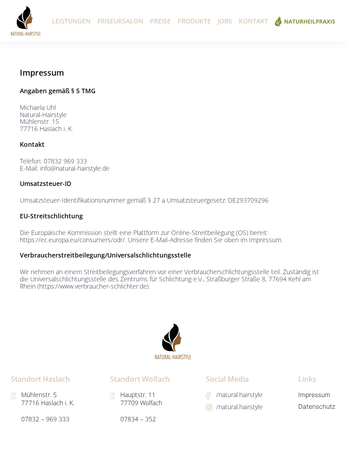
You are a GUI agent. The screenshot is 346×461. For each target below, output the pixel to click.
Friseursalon (120, 21)
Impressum (314, 394)
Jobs (225, 21)
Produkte (194, 21)
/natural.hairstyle (239, 394)
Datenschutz (316, 406)
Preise (160, 21)
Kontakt (253, 21)
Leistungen (71, 21)
